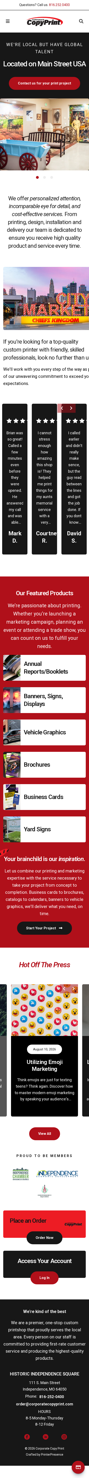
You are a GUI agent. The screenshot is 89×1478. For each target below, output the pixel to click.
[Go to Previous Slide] (62, 408)
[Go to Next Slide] (71, 408)
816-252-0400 (51, 1396)
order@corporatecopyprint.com (44, 1404)
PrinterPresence (52, 1454)
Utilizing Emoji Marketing (45, 1065)
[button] (7, 21)
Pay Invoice (78, 1467)
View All (44, 1134)
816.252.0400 (59, 5)
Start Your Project (41, 928)
